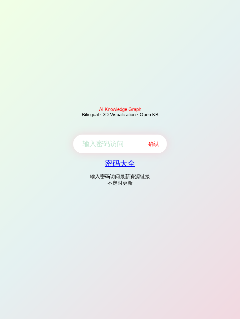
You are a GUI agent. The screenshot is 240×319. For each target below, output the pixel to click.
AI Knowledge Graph (120, 109)
